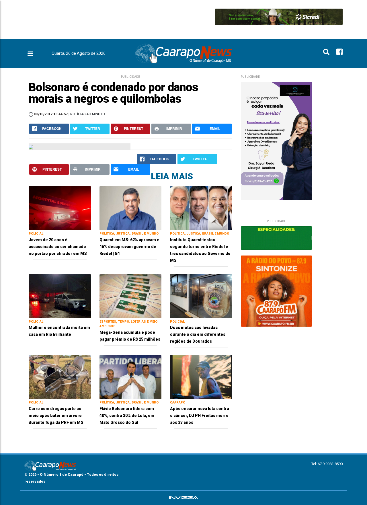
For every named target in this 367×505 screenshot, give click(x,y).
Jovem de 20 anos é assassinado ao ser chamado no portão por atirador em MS (58, 246)
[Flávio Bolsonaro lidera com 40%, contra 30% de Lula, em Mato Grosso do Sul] (130, 376)
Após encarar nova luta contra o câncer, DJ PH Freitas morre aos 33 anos (199, 415)
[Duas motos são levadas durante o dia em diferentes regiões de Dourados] (201, 296)
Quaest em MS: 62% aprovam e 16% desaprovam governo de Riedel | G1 (129, 246)
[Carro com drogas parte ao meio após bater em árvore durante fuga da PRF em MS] (60, 376)
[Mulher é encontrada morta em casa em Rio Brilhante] (60, 296)
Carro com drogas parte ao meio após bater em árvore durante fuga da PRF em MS (56, 415)
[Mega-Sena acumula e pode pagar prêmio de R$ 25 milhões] (130, 296)
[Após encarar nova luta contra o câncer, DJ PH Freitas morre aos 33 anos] (201, 376)
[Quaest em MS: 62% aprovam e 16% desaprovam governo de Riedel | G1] (130, 207)
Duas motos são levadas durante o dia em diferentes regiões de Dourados (197, 334)
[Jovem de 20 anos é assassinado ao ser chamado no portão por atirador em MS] (60, 207)
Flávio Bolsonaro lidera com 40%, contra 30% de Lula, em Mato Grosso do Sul (126, 415)
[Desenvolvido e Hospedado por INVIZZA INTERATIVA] (183, 498)
